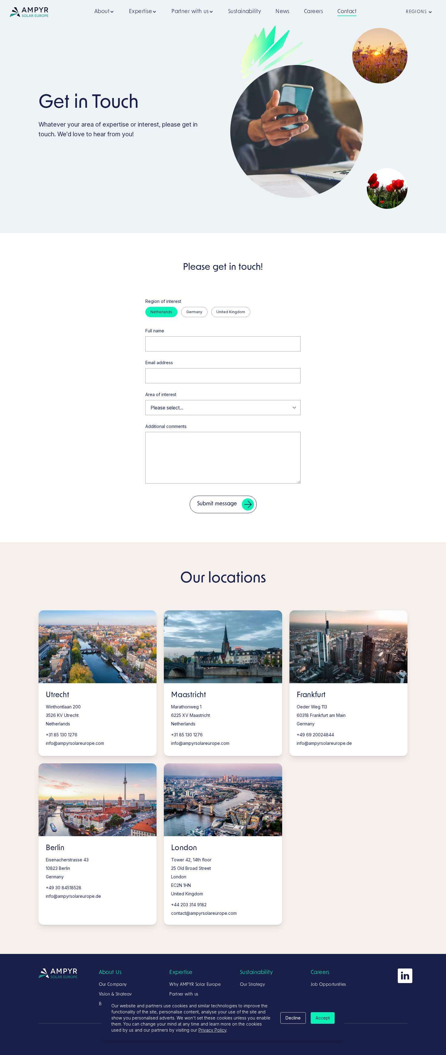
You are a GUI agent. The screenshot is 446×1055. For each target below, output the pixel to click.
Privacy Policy (212, 1030)
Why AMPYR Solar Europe (195, 984)
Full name (154, 330)
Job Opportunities (328, 984)
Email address (159, 362)
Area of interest (160, 394)
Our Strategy (252, 984)
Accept (323, 1017)
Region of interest (163, 301)
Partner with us (183, 994)
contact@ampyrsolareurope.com (204, 913)
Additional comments (166, 426)
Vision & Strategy (115, 994)
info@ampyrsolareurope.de (324, 743)
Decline (293, 1017)
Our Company (113, 984)
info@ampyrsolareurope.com (75, 743)
